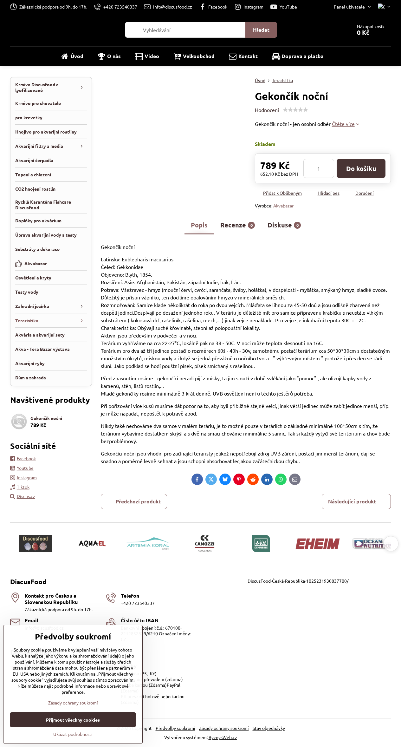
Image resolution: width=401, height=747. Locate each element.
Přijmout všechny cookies (73, 720)
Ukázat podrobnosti (73, 734)
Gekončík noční (46, 418)
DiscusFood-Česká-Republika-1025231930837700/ (298, 581)
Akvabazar (283, 205)
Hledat (261, 29)
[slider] (295, 109)
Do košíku (361, 168)
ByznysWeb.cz (223, 737)
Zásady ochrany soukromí (224, 728)
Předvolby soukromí (175, 728)
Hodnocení (267, 110)
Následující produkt (352, 501)
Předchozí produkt (138, 501)
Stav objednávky (269, 728)
